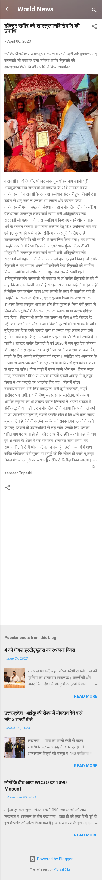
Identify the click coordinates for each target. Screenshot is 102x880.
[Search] (94, 11)
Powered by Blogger (54, 858)
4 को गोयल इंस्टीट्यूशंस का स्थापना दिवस (39, 650)
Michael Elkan (63, 869)
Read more (86, 696)
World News (35, 9)
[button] (94, 27)
